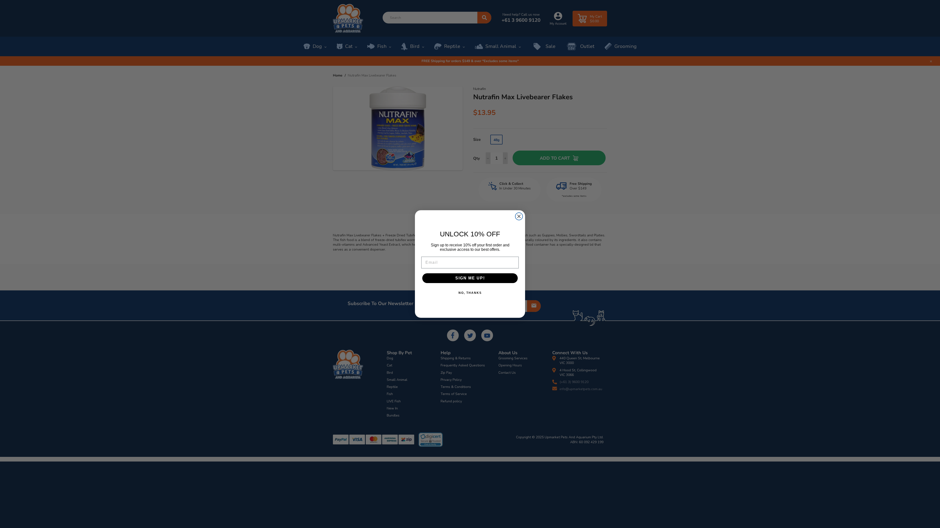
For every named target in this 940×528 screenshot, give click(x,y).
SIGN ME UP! (470, 278)
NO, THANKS (470, 293)
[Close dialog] (519, 216)
